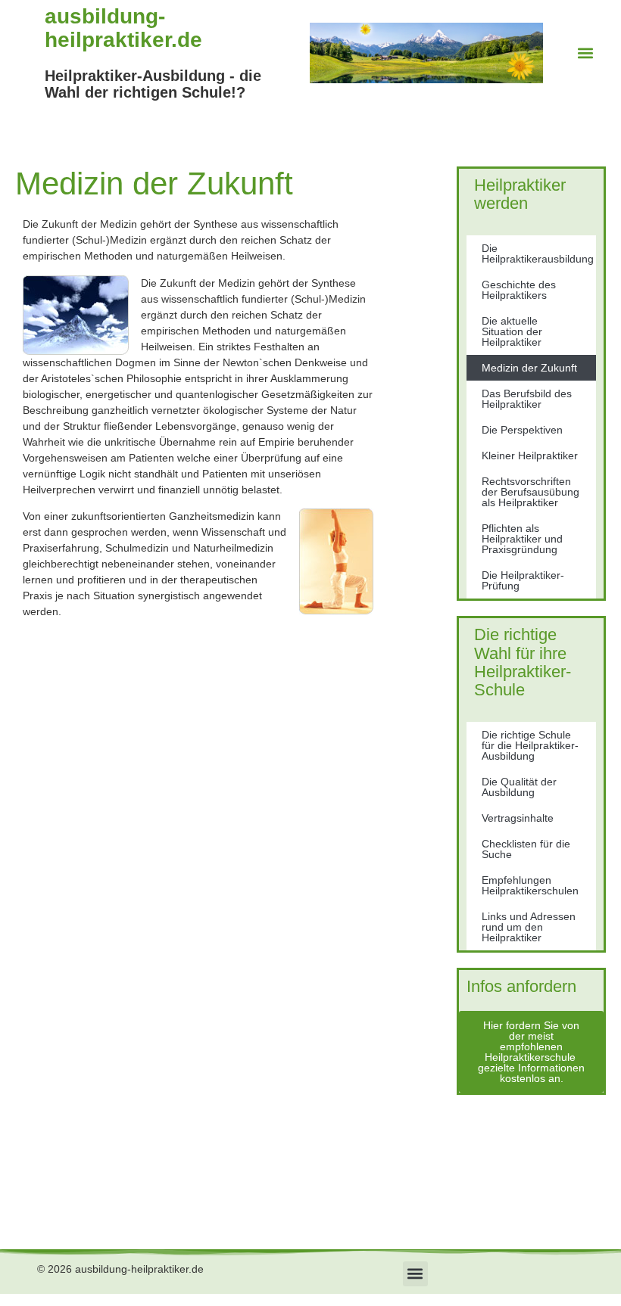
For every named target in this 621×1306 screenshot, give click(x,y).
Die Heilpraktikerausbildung (538, 253)
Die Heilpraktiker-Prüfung (523, 580)
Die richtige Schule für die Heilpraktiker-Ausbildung (530, 745)
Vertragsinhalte (518, 818)
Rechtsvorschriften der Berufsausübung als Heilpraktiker (530, 491)
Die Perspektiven (522, 430)
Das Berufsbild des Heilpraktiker (527, 398)
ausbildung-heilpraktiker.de (123, 28)
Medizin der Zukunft (529, 368)
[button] (585, 53)
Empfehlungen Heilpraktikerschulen (530, 885)
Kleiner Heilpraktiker (530, 455)
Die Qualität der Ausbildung (519, 787)
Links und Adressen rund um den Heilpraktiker (529, 927)
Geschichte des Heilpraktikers (519, 289)
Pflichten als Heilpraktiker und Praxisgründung (522, 538)
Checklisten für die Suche (526, 849)
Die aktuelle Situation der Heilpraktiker (512, 331)
